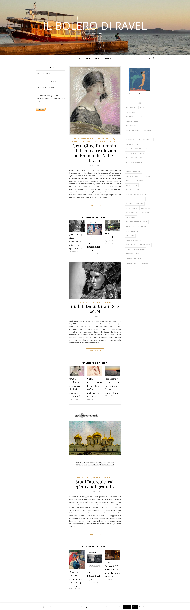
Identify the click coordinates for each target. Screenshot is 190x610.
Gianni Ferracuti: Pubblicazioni (140, 94)
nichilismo (130, 217)
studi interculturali (135, 249)
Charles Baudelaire (134, 117)
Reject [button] (135, 607)
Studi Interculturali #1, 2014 (93, 576)
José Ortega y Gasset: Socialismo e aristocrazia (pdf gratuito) (75, 241)
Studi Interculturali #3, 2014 (93, 247)
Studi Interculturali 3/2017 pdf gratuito (95, 484)
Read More (143, 607)
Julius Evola (131, 185)
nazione (145, 212)
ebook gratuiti (81, 139)
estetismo (130, 139)
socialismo (145, 244)
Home (78, 58)
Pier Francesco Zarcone (136, 222)
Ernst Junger (132, 135)
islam (148, 176)
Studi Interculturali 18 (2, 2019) (95, 308)
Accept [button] (127, 607)
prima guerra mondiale (136, 226)
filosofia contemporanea (137, 149)
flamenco (130, 167)
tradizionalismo (133, 258)
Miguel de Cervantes (135, 199)
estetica (145, 135)
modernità (145, 208)
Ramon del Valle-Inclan (136, 231)
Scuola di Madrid (133, 240)
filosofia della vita (135, 153)
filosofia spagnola (134, 162)
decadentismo (132, 121)
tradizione (131, 263)
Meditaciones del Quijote (137, 194)
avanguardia (131, 112)
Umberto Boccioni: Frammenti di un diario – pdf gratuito (76, 579)
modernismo (131, 208)
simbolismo (131, 244)
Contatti (109, 58)
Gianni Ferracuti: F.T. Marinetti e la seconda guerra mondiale (112, 569)
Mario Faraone (132, 190)
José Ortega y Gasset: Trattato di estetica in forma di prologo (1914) (112, 385)
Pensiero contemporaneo (84, 142)
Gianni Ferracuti (93, 58)
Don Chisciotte (133, 126)
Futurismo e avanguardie (102, 139)
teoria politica (133, 254)
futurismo (143, 167)
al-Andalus (131, 107)
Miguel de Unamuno (134, 203)
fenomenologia (133, 144)
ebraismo (148, 130)
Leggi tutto (95, 205)
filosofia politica (134, 158)
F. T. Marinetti (145, 139)
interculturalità (134, 176)
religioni (130, 235)
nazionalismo (132, 212)
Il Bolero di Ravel (95, 25)
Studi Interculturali (108, 142)
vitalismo (144, 263)
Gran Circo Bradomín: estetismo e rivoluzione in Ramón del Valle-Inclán (95, 153)
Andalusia (144, 107)
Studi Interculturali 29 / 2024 (111, 237)
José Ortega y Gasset (135, 180)
